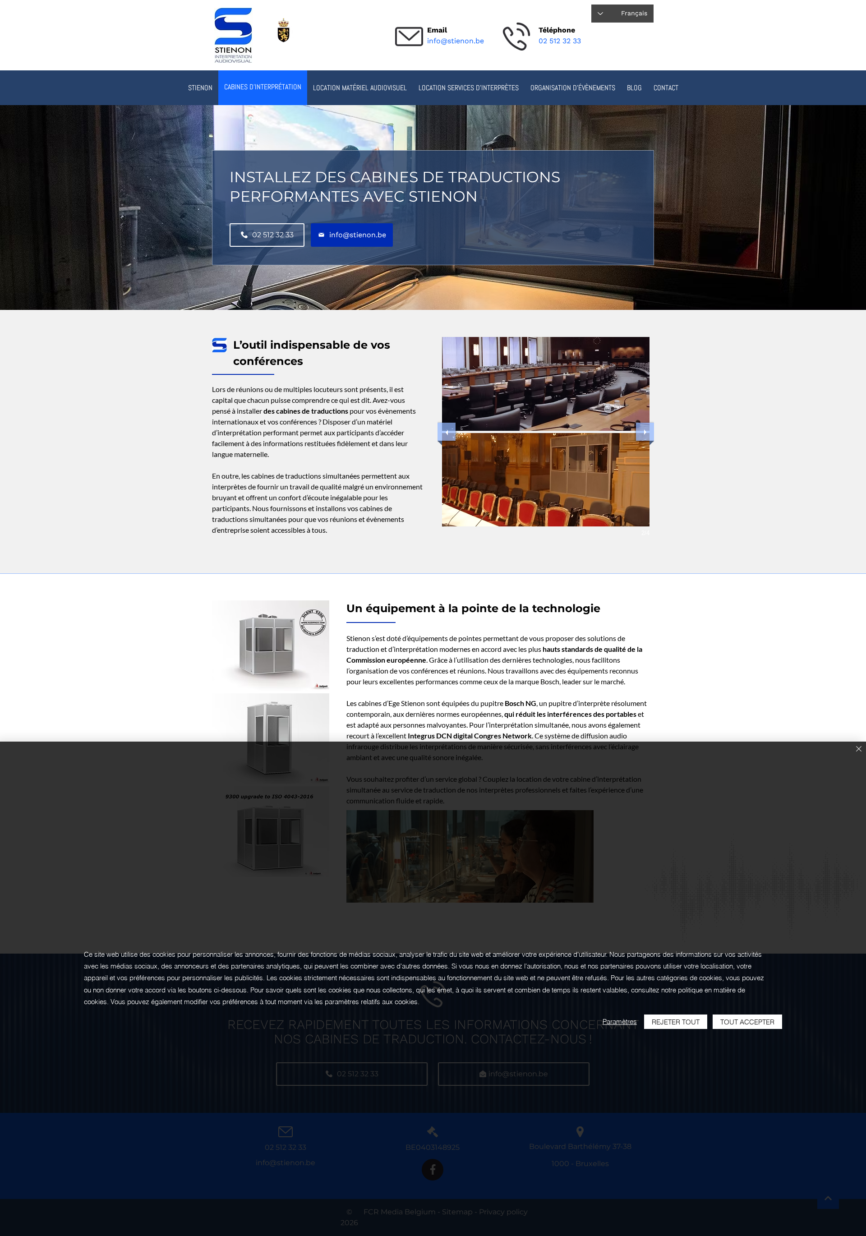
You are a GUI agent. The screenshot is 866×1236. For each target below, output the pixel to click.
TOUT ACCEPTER (747, 1022)
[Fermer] (858, 749)
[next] (645, 432)
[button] (360, 87)
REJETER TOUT (676, 1022)
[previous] (447, 432)
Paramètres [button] (620, 1021)
